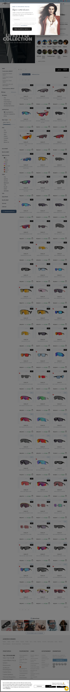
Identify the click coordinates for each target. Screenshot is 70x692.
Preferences (39, 686)
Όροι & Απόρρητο (24, 25)
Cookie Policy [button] (7, 687)
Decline (50, 686)
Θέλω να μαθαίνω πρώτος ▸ (22, 29)
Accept (62, 686)
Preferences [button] (8, 688)
